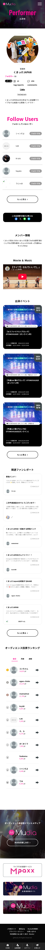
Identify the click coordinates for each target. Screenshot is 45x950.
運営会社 (22, 929)
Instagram (22, 94)
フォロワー (9, 76)
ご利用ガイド (11, 929)
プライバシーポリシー (16, 931)
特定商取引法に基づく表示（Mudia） (22, 934)
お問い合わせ (31, 931)
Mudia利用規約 (33, 929)
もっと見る (21, 199)
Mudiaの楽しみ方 (22, 842)
